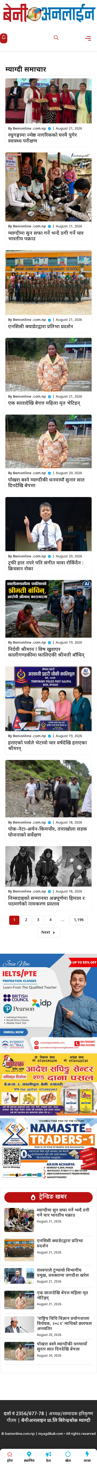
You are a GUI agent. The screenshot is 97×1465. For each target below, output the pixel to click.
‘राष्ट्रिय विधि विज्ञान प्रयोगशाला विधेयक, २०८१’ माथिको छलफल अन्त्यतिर (64, 1324)
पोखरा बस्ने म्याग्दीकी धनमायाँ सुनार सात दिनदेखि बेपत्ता (46, 483)
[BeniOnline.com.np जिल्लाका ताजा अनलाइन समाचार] (50, 13)
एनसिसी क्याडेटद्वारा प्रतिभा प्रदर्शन (40, 327)
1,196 (79, 920)
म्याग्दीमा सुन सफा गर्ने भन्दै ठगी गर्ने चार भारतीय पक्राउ (46, 236)
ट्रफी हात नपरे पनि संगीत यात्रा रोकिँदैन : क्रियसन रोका (46, 566)
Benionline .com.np (29, 128)
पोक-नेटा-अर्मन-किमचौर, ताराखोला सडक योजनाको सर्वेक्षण (47, 832)
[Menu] (89, 38)
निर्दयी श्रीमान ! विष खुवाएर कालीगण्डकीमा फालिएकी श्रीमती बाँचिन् (46, 653)
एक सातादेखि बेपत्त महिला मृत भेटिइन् (44, 403)
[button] (56, 38)
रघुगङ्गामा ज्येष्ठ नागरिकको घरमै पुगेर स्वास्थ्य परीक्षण (42, 138)
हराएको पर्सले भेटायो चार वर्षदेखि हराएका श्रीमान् (47, 746)
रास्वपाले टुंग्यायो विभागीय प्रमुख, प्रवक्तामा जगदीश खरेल (63, 1273)
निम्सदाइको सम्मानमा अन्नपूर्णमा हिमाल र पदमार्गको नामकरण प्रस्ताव (46, 901)
